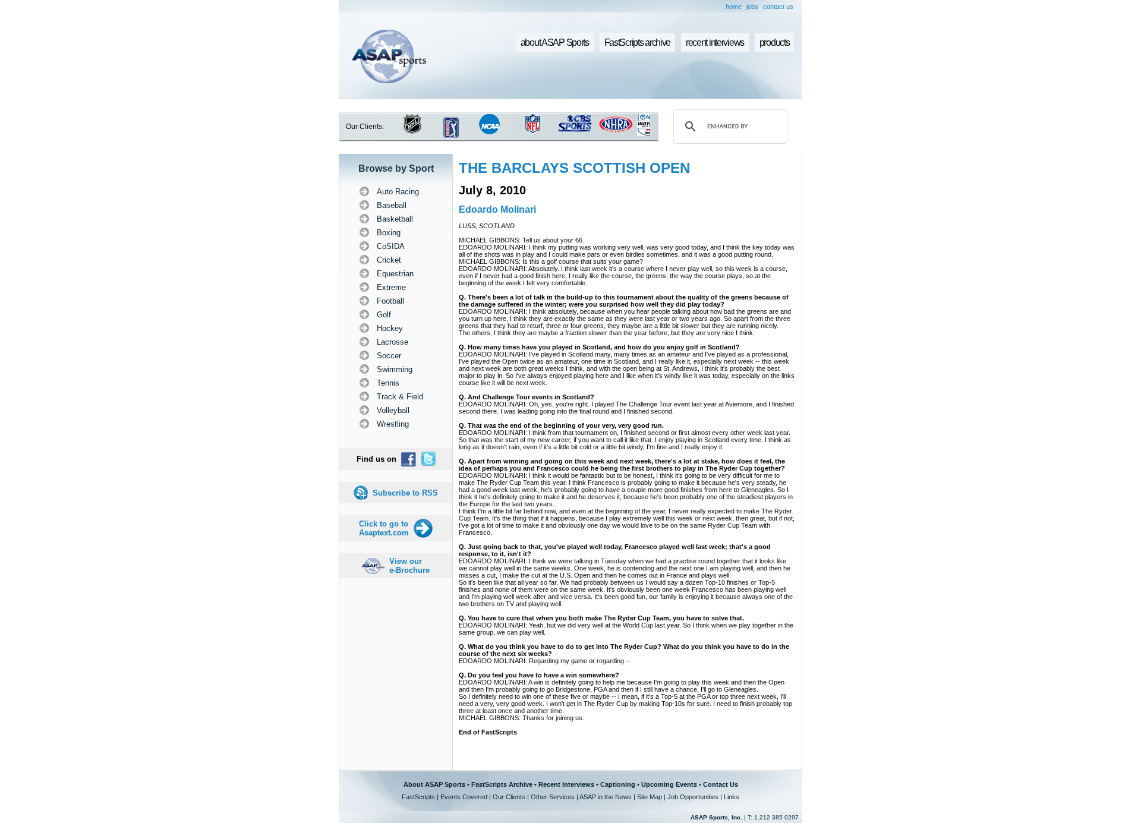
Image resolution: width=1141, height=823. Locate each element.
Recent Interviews (566, 784)
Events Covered (463, 796)
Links (731, 796)
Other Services (553, 796)
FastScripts (418, 796)
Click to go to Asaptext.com (384, 528)
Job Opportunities (692, 796)
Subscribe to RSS (405, 492)
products (774, 42)
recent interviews (715, 42)
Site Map (649, 796)
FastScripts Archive (501, 784)
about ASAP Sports (555, 42)
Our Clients (509, 796)
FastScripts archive (637, 42)
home (734, 6)
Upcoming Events (669, 784)
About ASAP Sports (434, 784)
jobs (752, 6)
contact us (778, 6)
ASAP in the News (605, 796)
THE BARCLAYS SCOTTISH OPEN (574, 168)
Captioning (617, 784)
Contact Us (720, 784)
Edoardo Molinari (497, 209)
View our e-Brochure (409, 566)
